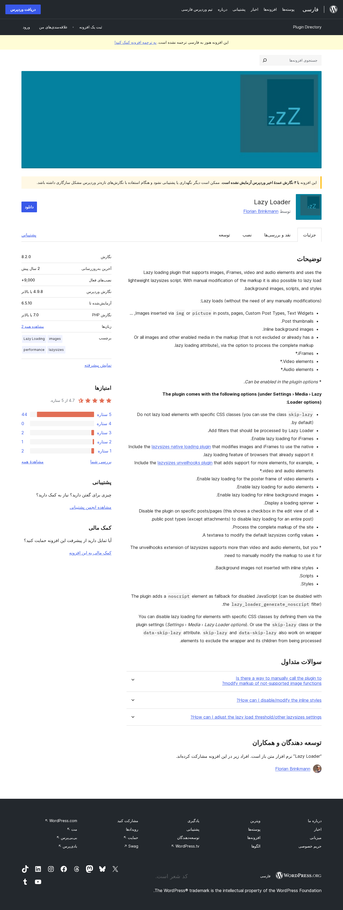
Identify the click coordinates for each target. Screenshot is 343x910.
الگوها (255, 846)
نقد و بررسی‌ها (277, 234)
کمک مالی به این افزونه (90, 552)
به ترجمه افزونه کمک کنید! (135, 42)
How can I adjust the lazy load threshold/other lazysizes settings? (256, 717)
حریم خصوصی (310, 846)
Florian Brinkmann (260, 211)
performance (34, 350)
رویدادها (132, 829)
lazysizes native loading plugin (181, 446)
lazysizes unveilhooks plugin (185, 462)
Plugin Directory (307, 27)
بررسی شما (100, 461)
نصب (247, 234)
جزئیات (309, 234)
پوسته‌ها (254, 829)
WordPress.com (61, 820)
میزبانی (316, 837)
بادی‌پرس (67, 846)
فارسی (265, 876)
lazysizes (56, 350)
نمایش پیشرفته (97, 365)
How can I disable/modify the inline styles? (279, 700)
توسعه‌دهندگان (188, 837)
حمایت (130, 837)
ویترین (255, 820)
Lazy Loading (34, 339)
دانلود (29, 207)
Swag (131, 846)
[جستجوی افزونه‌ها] (264, 60)
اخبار (318, 829)
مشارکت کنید (127, 820)
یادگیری (193, 820)
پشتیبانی (28, 234)
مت (72, 829)
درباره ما (315, 820)
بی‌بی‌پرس (66, 837)
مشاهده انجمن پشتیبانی (90, 507)
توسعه (224, 234)
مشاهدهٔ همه (32, 461)
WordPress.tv (185, 846)
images (55, 339)
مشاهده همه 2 (32, 326)
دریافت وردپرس (23, 9)
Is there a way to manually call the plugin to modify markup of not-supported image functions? (272, 681)
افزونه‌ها (253, 837)
